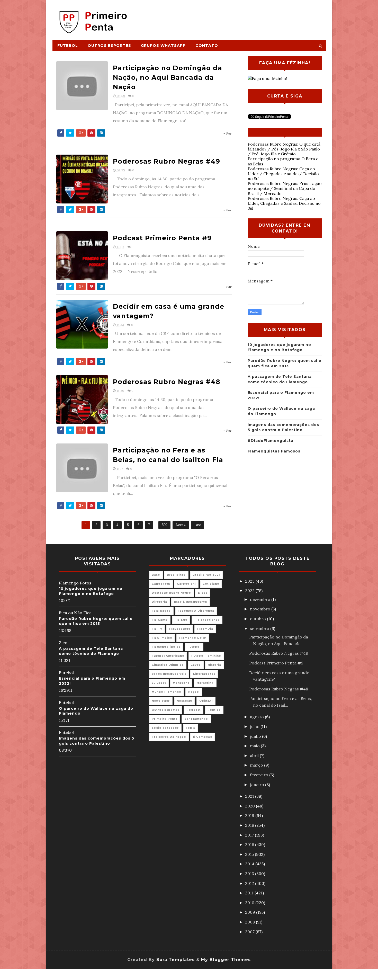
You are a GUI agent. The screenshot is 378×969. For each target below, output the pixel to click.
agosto (257, 716)
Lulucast (159, 682)
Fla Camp (160, 619)
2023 (250, 581)
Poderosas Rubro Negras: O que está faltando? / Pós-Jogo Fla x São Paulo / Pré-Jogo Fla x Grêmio (284, 148)
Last (197, 525)
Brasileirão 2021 (206, 574)
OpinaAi (206, 701)
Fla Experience (207, 619)
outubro (258, 618)
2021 (250, 796)
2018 (250, 825)
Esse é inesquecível (190, 601)
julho (255, 726)
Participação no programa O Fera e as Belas (283, 161)
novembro (260, 608)
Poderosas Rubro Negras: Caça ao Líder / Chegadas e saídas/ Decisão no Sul (283, 173)
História (214, 664)
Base (156, 574)
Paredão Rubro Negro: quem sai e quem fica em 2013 (96, 621)
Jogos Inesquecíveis (169, 673)
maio (255, 745)
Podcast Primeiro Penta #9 (162, 238)
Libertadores (204, 673)
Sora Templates (175, 959)
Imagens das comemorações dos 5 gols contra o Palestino (96, 741)
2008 (250, 921)
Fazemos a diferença (196, 610)
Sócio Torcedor (165, 728)
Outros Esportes (109, 45)
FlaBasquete (179, 628)
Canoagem (161, 583)
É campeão (202, 737)
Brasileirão (176, 574)
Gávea (196, 664)
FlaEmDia (205, 628)
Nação (193, 692)
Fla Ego (181, 619)
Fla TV (157, 628)
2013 (250, 873)
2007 (250, 931)
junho (256, 736)
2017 (250, 835)
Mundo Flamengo (166, 692)
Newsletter (161, 701)
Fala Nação (161, 610)
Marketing (205, 682)
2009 (250, 912)
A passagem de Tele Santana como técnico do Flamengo (91, 651)
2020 (250, 805)
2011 (250, 892)
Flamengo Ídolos (166, 646)
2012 (250, 883)
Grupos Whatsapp (163, 45)
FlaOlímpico (162, 637)
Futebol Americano (168, 655)
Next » (181, 525)
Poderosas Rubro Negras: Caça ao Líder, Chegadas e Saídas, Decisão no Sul (284, 203)
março (257, 765)
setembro (260, 628)
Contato (206, 45)
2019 (250, 815)
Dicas (203, 592)
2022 (250, 590)
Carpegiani (186, 583)
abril (255, 755)
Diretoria (159, 601)
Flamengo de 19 (192, 637)
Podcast (193, 710)
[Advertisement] (231, 17)
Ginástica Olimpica (168, 664)
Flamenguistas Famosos (274, 451)
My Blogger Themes (226, 959)
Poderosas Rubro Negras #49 (166, 161)
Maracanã (181, 682)
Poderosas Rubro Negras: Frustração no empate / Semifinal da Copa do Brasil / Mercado (285, 188)
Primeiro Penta (164, 719)
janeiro (257, 784)
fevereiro (259, 774)
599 (164, 525)
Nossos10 (184, 701)
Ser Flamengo (196, 719)
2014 (250, 863)
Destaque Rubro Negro (171, 592)
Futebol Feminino (206, 655)
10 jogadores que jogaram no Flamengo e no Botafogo (90, 591)
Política (214, 710)
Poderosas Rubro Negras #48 (166, 382)
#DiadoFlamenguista (270, 440)
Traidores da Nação (169, 737)
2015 (250, 854)
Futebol (67, 45)
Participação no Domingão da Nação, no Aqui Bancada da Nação (167, 77)
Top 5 (190, 728)
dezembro (260, 599)
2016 (250, 844)
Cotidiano (211, 583)
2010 (250, 902)
